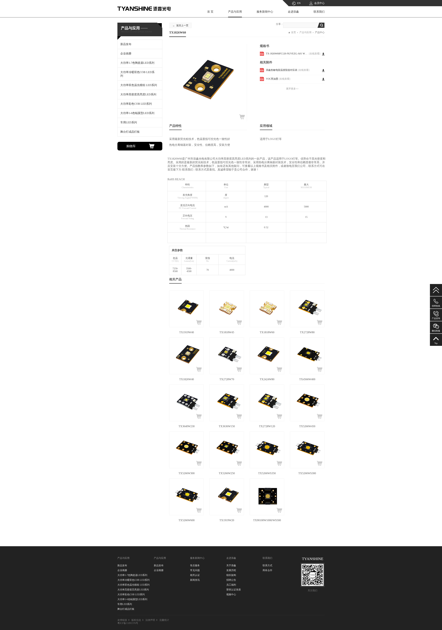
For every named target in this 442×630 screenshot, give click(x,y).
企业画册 (122, 570)
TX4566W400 (307, 379)
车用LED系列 (124, 604)
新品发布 (122, 565)
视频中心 (231, 594)
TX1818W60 (267, 332)
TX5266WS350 (267, 473)
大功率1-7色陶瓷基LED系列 (132, 575)
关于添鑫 (231, 565)
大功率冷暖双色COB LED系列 (133, 580)
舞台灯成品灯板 (125, 609)
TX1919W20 (226, 520)
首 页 (210, 11)
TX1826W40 (186, 379)
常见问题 (195, 570)
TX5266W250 (227, 473)
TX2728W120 (267, 426)
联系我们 (319, 11)
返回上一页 (182, 25)
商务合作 (267, 570)
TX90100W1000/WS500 (267, 520)
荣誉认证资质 (233, 589)
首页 (293, 32)
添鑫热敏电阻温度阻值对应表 (287, 70)
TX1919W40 (186, 332)
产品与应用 (235, 11)
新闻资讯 (195, 580)
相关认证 (195, 575)
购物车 (131, 146)
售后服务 (195, 565)
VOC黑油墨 (278, 79)
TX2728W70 (226, 379)
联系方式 (267, 565)
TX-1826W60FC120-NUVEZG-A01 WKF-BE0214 (293, 53)
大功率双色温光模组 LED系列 (133, 585)
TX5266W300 (187, 473)
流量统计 (164, 620)
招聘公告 (231, 580)
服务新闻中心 (265, 11)
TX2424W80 (267, 379)
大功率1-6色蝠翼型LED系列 (132, 599)
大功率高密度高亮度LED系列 (133, 589)
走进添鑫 (293, 11)
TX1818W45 (226, 332)
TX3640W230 (187, 426)
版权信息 (136, 620)
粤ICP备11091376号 (127, 623)
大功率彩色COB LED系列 (131, 594)
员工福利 (231, 585)
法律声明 (150, 620)
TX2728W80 (307, 332)
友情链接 (122, 620)
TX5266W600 (187, 520)
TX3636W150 (227, 426)
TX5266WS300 (307, 473)
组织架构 (231, 575)
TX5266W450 (307, 426)
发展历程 (231, 570)
